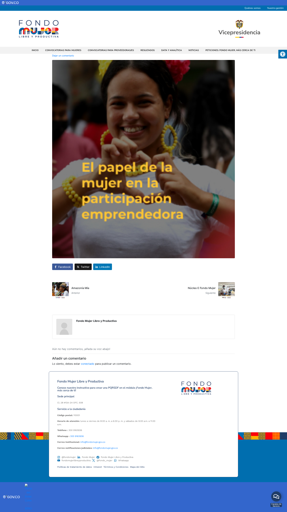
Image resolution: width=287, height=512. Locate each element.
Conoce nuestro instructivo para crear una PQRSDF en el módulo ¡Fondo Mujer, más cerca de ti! (104, 389)
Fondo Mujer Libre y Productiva (96, 321)
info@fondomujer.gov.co (92, 442)
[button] (282, 54)
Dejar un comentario (63, 55)
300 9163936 (77, 436)
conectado (87, 363)
